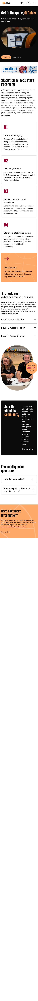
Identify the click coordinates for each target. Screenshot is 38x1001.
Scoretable (17, 57)
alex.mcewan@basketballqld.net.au (13, 527)
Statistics (6, 57)
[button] (35, 3)
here (15, 213)
